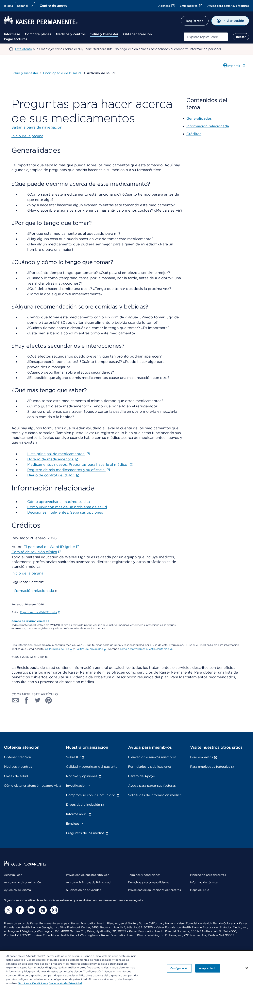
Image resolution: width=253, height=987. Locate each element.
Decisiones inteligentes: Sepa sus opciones (65, 512)
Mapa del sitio (199, 889)
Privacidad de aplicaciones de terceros (154, 889)
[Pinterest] (42, 910)
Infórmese (12, 34)
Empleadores (188, 5)
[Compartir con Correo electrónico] (15, 700)
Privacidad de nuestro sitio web (87, 874)
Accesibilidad (13, 874)
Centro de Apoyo (141, 776)
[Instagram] (54, 910)
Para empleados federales (210, 766)
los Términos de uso (56, 648)
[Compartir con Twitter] (38, 700)
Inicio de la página (27, 573)
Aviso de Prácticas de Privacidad (88, 882)
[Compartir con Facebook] (26, 700)
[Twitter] (8, 910)
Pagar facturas (15, 39)
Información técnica (204, 882)
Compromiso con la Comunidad (90, 795)
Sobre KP (73, 757)
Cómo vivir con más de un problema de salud (67, 507)
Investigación (76, 785)
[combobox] (206, 36)
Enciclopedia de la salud (62, 73)
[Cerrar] (246, 968)
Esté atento (23, 49)
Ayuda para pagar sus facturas (228, 5)
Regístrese (195, 21)
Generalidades (199, 118)
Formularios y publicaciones (150, 766)
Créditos (193, 134)
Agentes (164, 5)
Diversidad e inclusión (83, 804)
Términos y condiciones (144, 874)
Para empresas (201, 757)
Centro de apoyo (53, 6)
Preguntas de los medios (85, 833)
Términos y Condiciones (33, 982)
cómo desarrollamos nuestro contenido (144, 648)
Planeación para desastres (208, 874)
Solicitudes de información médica (154, 795)
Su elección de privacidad (83, 889)
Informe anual (76, 814)
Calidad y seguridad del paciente (91, 766)
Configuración (179, 968)
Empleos (72, 823)
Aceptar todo (207, 968)
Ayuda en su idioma (17, 889)
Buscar (241, 36)
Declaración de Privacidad (65, 982)
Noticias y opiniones (81, 776)
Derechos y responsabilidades (148, 882)
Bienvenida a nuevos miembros (152, 757)
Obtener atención (137, 34)
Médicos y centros (71, 34)
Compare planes (38, 34)
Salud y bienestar (104, 34)
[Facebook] (19, 910)
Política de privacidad (89, 648)
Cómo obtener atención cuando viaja (32, 785)
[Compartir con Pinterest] (49, 700)
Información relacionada (32, 591)
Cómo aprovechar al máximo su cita (58, 502)
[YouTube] (31, 910)
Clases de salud (16, 776)
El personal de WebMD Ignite (38, 612)
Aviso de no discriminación (22, 882)
